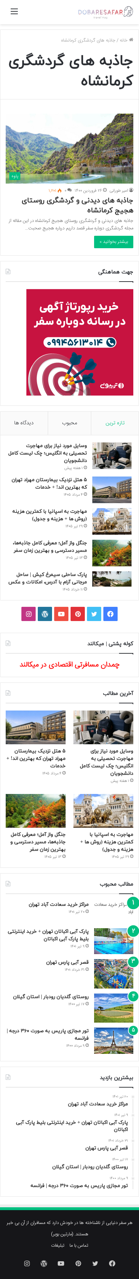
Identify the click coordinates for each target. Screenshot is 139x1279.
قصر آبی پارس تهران (67, 962)
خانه (124, 40)
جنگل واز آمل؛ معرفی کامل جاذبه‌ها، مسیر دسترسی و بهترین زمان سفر (38, 842)
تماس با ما (79, 1246)
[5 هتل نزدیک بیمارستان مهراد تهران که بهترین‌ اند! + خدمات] (112, 490)
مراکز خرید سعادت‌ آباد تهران (59, 904)
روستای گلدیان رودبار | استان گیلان (51, 997)
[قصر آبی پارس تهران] (113, 974)
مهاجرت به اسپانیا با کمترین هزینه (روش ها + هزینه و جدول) (106, 842)
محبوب (69, 423)
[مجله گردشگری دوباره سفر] (105, 12)
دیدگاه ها (24, 423)
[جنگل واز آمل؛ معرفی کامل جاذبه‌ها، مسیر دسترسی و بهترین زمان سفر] (112, 553)
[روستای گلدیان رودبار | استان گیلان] (113, 1008)
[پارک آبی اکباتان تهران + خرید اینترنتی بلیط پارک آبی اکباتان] (113, 941)
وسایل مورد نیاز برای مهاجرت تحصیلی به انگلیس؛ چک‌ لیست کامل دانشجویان (47, 453)
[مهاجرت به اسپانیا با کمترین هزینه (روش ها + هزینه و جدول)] (112, 521)
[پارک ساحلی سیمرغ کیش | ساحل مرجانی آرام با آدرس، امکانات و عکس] (112, 579)
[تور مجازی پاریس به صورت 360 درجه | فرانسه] (113, 1041)
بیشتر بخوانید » (113, 242)
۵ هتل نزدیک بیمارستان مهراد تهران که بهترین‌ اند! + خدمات (36, 758)
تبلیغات (58, 1246)
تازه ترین (115, 423)
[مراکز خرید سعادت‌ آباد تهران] (113, 912)
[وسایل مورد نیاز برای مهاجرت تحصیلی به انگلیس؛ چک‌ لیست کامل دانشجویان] (112, 455)
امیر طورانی (118, 190)
